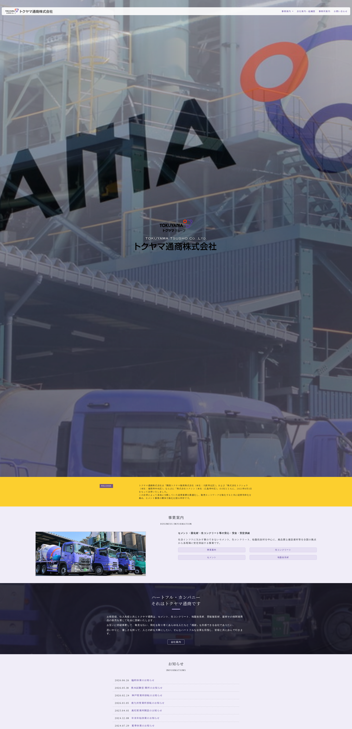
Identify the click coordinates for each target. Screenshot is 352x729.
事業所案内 (324, 11)
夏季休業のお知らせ (143, 725)
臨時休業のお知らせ (142, 680)
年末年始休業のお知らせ (145, 718)
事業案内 (211, 550)
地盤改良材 (283, 557)
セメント (211, 557)
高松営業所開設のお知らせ (146, 710)
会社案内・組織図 (306, 11)
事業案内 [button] (287, 11)
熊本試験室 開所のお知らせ (147, 687)
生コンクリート (283, 550)
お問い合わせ (340, 11)
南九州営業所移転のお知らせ (148, 703)
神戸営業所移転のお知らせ (147, 695)
